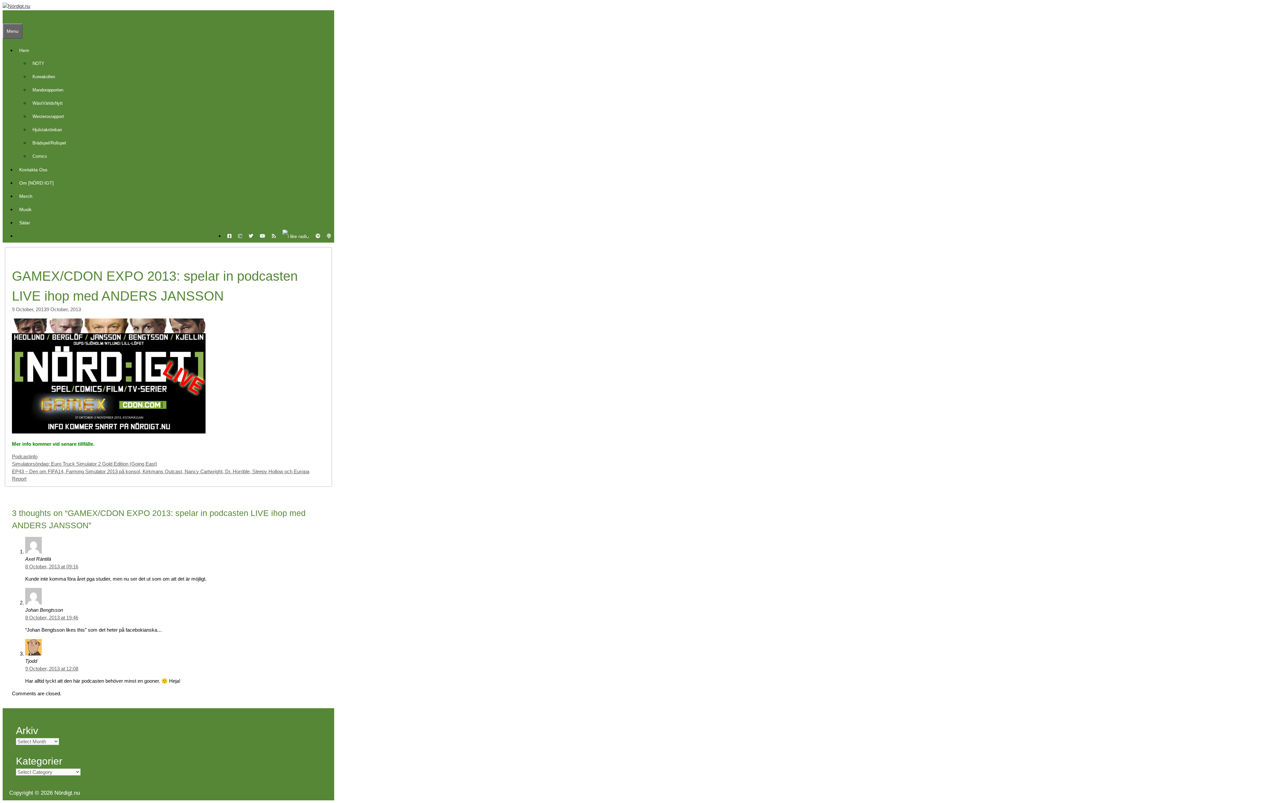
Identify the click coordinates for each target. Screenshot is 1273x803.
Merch (25, 196)
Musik (25, 209)
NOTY (38, 63)
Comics (39, 156)
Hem (24, 50)
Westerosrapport (48, 116)
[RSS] (274, 236)
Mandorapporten (47, 89)
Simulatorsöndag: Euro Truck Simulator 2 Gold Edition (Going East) (84, 464)
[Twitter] (251, 236)
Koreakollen (43, 76)
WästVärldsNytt (47, 103)
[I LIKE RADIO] (295, 236)
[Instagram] (240, 236)
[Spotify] (318, 236)
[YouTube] (263, 236)
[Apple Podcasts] (329, 236)
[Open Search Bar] (6, 17)
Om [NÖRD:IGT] (36, 183)
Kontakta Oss (33, 169)
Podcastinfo (24, 456)
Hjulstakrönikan (47, 129)
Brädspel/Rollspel (49, 143)
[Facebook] (229, 236)
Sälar (24, 222)
